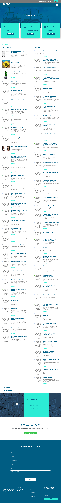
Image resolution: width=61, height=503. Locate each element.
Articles (5, 44)
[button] (57, 5)
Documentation (7, 390)
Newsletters (6, 387)
